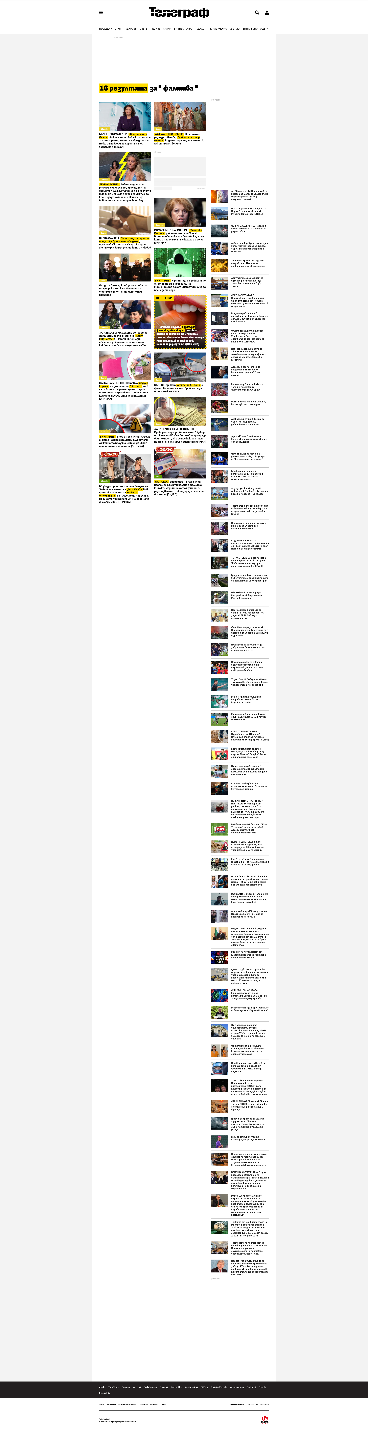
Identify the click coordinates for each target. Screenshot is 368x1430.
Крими (167, 29)
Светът (144, 29)
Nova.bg (164, 1387)
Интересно (250, 29)
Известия (264, 1404)
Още (263, 29)
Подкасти (201, 29)
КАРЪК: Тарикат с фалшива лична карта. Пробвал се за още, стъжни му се (178, 388)
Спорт (119, 29)
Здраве (156, 29)
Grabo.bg (251, 1387)
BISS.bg (204, 1387)
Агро (189, 29)
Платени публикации (127, 1404)
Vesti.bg (137, 1387)
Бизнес (179, 29)
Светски (234, 29)
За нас (101, 1404)
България (131, 29)
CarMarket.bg (191, 1387)
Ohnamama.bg (237, 1387)
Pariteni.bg (176, 1387)
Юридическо (218, 29)
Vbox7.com (113, 1387)
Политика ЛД (252, 1404)
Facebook (154, 1404)
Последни (105, 29)
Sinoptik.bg (105, 1393)
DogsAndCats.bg (219, 1387)
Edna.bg (263, 1387)
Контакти (143, 1404)
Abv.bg (102, 1387)
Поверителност (237, 1404)
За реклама (111, 1404)
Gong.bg (126, 1387)
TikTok (163, 1404)
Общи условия (130, 1422)
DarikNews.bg (150, 1387)
